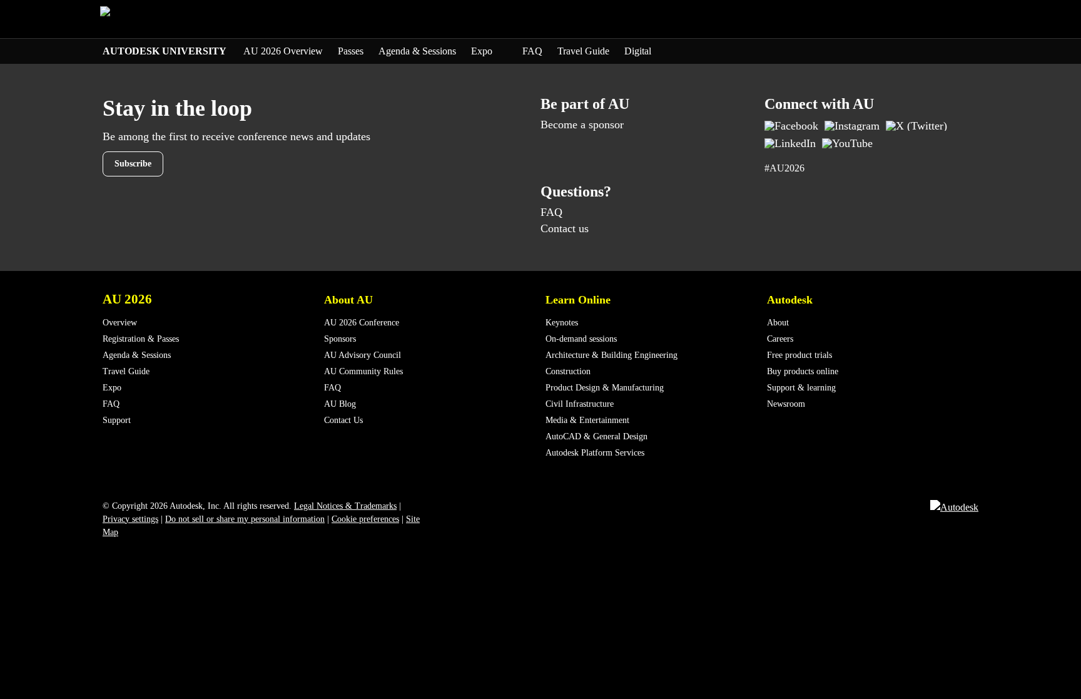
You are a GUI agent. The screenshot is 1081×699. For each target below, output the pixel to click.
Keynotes (562, 322)
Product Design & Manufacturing (605, 387)
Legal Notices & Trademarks (345, 506)
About (778, 322)
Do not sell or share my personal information (245, 519)
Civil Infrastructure (580, 404)
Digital (637, 51)
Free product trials (799, 355)
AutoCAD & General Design (596, 436)
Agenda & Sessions (417, 51)
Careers (780, 339)
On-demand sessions (581, 339)
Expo (483, 51)
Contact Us (343, 420)
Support (117, 420)
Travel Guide (583, 51)
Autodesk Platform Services (595, 452)
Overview (120, 322)
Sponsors (340, 339)
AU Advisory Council (362, 355)
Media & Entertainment (587, 420)
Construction (568, 371)
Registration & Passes (141, 339)
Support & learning (801, 387)
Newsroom (786, 404)
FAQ (532, 51)
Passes (350, 51)
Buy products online (802, 371)
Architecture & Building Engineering (612, 355)
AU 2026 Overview (283, 51)
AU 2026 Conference (361, 322)
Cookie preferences (365, 519)
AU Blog (340, 404)
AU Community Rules (363, 371)
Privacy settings (130, 519)
